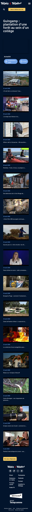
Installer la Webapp (21, 485)
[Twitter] (14, 470)
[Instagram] (17, 470)
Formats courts (11, 483)
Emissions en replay (12, 479)
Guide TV (12, 487)
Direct (11, 475)
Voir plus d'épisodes (10, 459)
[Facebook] (10, 470)
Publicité (20, 478)
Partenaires (21, 475)
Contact (20, 481)
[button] (29, 3)
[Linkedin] (21, 470)
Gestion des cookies (19, 510)
